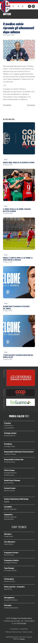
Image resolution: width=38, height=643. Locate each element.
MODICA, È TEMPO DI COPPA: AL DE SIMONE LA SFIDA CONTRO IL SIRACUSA (18, 259)
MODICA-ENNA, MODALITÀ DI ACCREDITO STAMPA (18, 162)
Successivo (31, 105)
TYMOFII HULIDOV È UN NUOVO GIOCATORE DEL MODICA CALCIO (18, 356)
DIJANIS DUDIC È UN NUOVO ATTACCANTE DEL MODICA (16, 307)
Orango (6, 501)
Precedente (7, 105)
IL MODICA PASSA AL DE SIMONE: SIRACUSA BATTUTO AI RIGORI (17, 210)
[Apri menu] (13, 6)
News (5, 159)
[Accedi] (18, 6)
